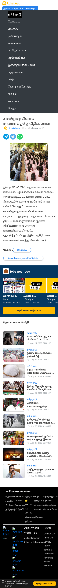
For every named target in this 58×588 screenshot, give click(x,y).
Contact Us (49, 533)
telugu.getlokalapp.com (35, 542)
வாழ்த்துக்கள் (49, 505)
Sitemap (48, 565)
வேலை (18, 501)
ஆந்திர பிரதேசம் (10, 503)
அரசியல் (47, 501)
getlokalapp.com (32, 538)
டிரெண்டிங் (19, 505)
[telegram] (6, 138)
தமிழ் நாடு (14, 14)
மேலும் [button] (12, 108)
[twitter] (13, 138)
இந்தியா (38, 501)
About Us (48, 537)
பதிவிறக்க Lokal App (44, 583)
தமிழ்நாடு (10, 509)
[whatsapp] (20, 138)
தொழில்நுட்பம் (50, 496)
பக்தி (36, 496)
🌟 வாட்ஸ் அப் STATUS (28, 507)
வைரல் (37, 509)
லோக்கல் (18, 496)
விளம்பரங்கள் (50, 509)
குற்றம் (28, 521)
